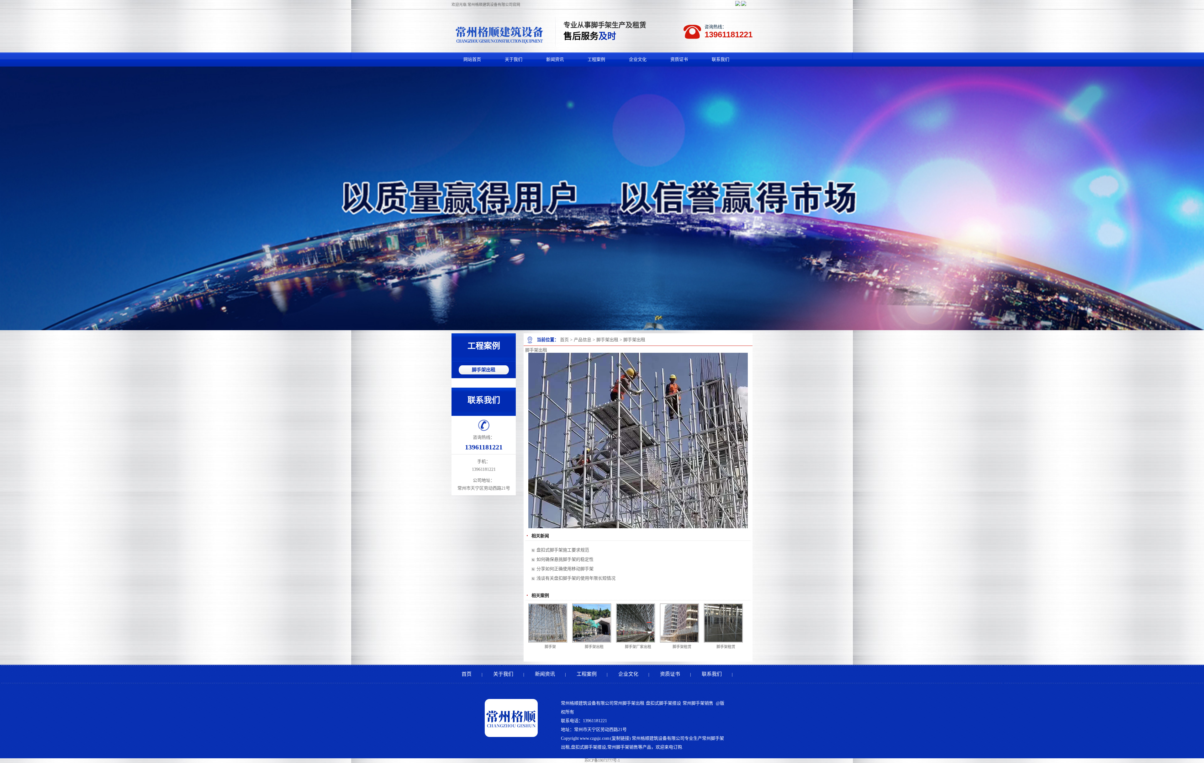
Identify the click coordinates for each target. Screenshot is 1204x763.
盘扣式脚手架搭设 (663, 703)
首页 (564, 339)
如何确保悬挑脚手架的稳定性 (565, 559)
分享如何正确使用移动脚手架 (565, 569)
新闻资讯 (545, 674)
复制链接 (620, 738)
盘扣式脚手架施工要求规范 (562, 550)
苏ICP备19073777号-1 (602, 760)
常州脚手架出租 (629, 703)
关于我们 (503, 674)
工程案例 (587, 674)
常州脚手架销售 (698, 703)
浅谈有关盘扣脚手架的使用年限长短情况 (575, 578)
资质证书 (670, 674)
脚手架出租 (607, 339)
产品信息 (582, 339)
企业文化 (628, 674)
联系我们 (712, 674)
